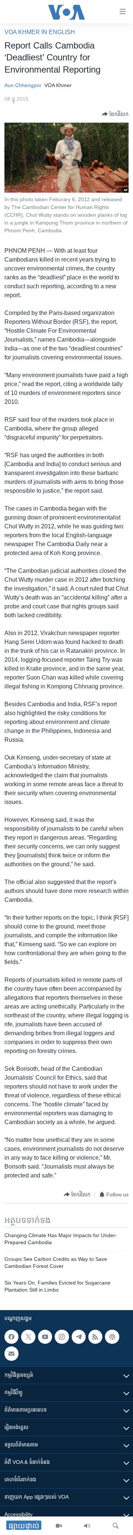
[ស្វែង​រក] (116, 1525)
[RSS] (95, 1337)
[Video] (59, 1525)
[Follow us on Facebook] (11, 1337)
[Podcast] (112, 1337)
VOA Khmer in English (39, 32)
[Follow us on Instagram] (62, 1337)
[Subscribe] (11, 1353)
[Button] (115, 114)
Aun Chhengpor (22, 85)
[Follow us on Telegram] (79, 1337)
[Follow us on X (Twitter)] (28, 1337)
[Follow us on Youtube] (45, 1337)
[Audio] (87, 1525)
